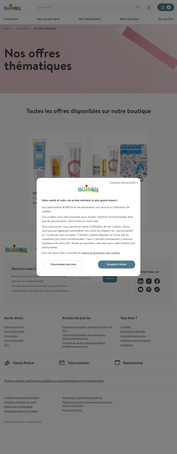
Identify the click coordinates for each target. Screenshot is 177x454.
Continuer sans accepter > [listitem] (124, 182)
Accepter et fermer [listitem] (117, 264)
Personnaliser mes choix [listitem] (63, 264)
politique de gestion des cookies (100, 253)
